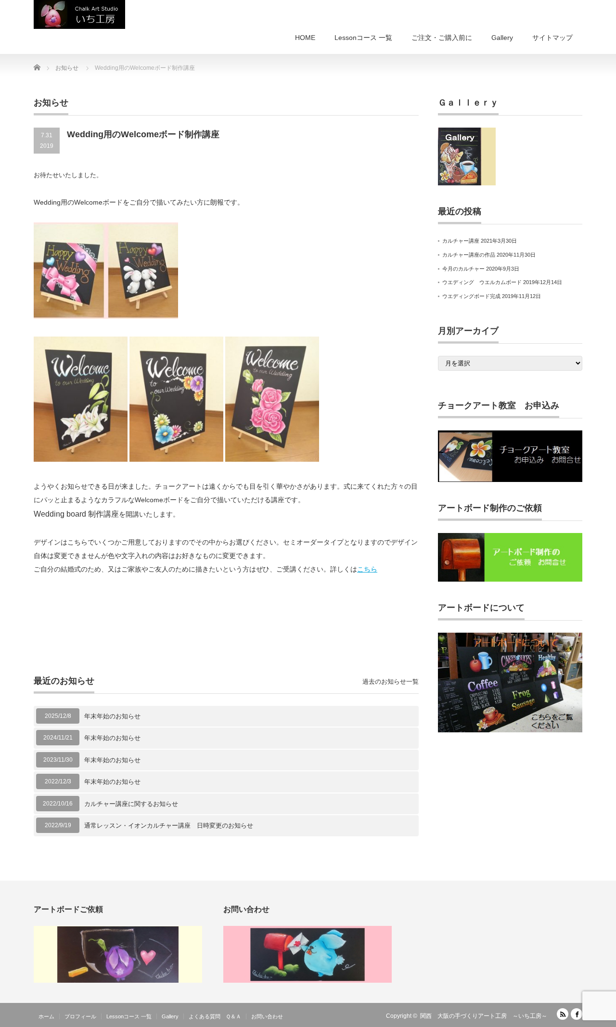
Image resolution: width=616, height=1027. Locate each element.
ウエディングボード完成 (471, 296)
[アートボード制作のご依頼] (510, 580)
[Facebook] (576, 1014)
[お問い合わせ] (307, 981)
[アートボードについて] (510, 730)
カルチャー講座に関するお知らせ (131, 803)
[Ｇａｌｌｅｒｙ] (467, 183)
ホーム (46, 1016)
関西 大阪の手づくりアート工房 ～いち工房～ (483, 1016)
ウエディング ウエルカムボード (482, 282)
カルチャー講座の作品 (468, 255)
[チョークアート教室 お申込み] (510, 480)
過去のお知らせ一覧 (390, 681)
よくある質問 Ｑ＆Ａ (215, 1016)
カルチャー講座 (460, 241)
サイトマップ (552, 37)
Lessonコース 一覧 (363, 37)
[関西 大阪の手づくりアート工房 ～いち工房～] (79, 14)
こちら (367, 569)
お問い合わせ (267, 1016)
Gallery (502, 37)
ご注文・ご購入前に (441, 37)
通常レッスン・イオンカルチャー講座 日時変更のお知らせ (168, 825)
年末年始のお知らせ (112, 716)
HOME (305, 37)
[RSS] (562, 1014)
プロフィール (80, 1016)
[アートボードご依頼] (118, 981)
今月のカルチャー (463, 269)
